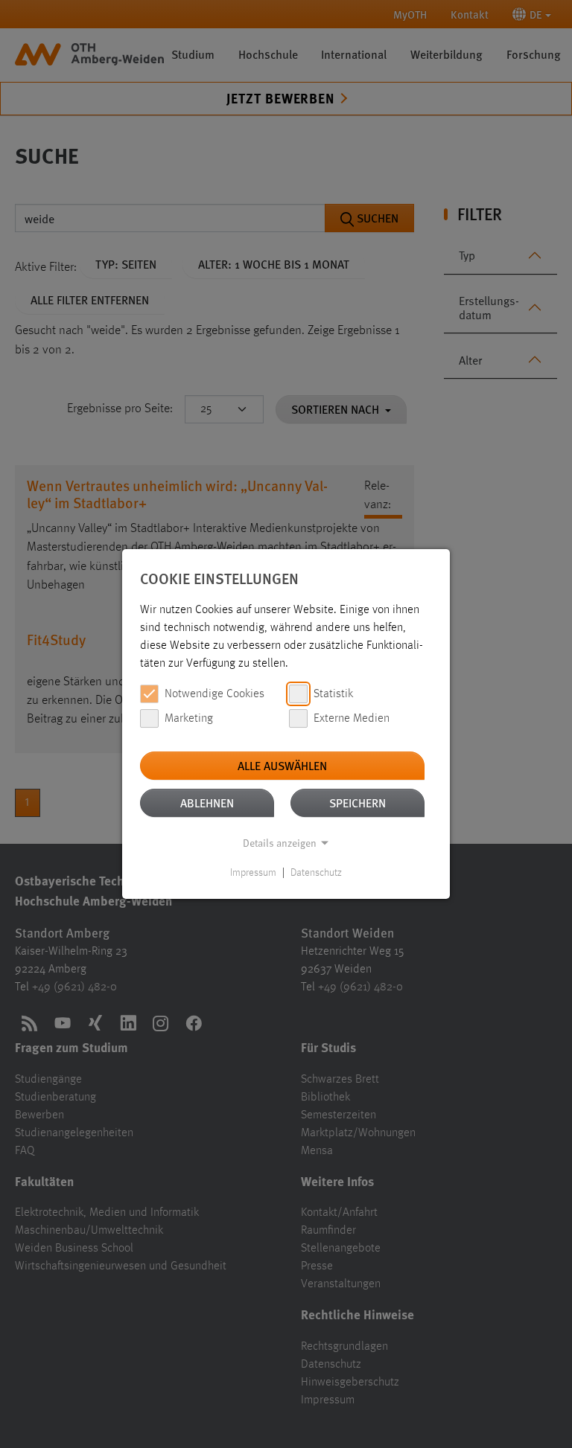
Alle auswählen (282, 765)
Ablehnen (207, 802)
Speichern (357, 802)
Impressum (253, 873)
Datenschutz (316, 873)
